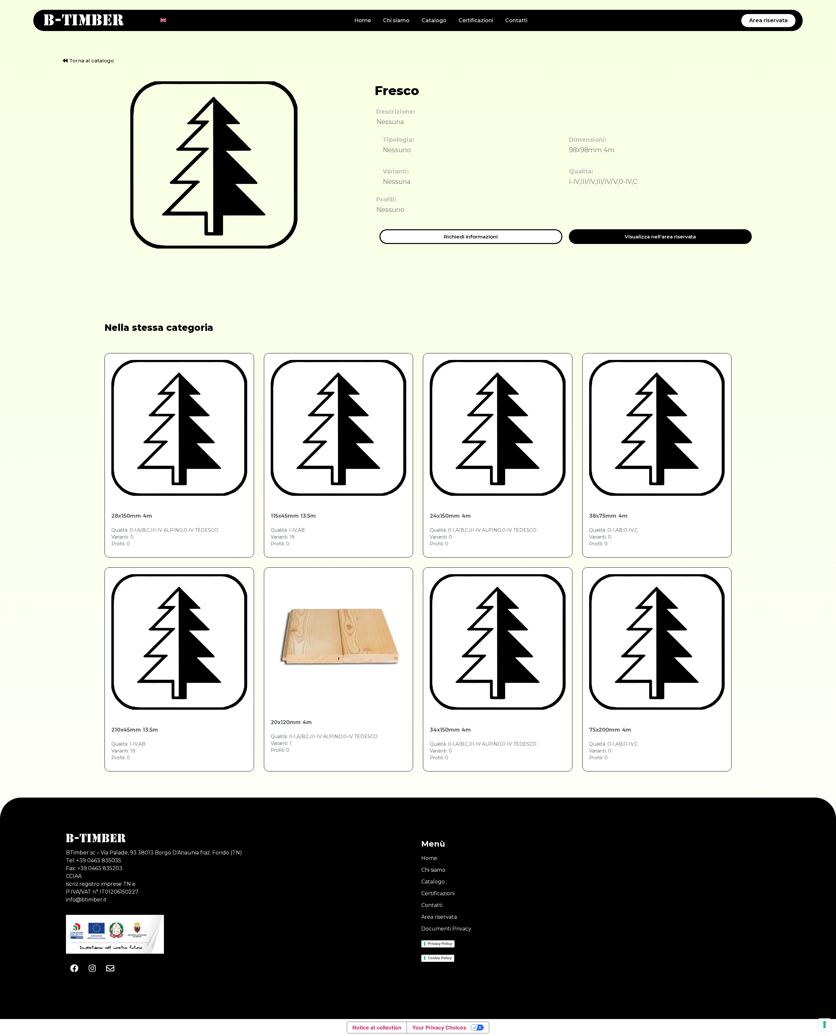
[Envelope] (110, 968)
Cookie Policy (440, 958)
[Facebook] (74, 968)
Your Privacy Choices (439, 1027)
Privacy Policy (440, 943)
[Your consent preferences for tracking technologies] (824, 1024)
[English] (163, 20)
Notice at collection (376, 1027)
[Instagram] (92, 968)
